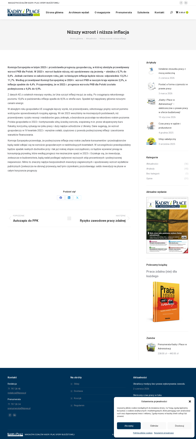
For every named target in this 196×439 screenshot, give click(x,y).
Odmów (154, 425)
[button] (189, 401)
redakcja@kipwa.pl (17, 392)
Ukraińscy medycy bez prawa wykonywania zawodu (159, 383)
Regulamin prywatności (164, 433)
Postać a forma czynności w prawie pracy (173, 86)
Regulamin (79, 405)
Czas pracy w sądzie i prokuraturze (170, 125)
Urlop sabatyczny (167, 139)
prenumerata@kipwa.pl (19, 408)
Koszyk (77, 398)
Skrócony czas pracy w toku (147, 395)
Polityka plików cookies (143, 433)
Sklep (76, 383)
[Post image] (151, 71)
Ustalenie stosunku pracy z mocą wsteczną (172, 71)
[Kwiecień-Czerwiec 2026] (167, 225)
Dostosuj (179, 425)
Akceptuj (128, 425)
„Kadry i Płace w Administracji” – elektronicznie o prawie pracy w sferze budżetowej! (173, 106)
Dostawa (78, 391)
